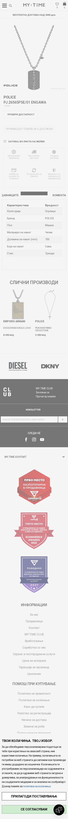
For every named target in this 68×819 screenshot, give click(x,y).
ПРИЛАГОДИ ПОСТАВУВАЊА (34, 796)
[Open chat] (58, 809)
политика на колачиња (37, 786)
